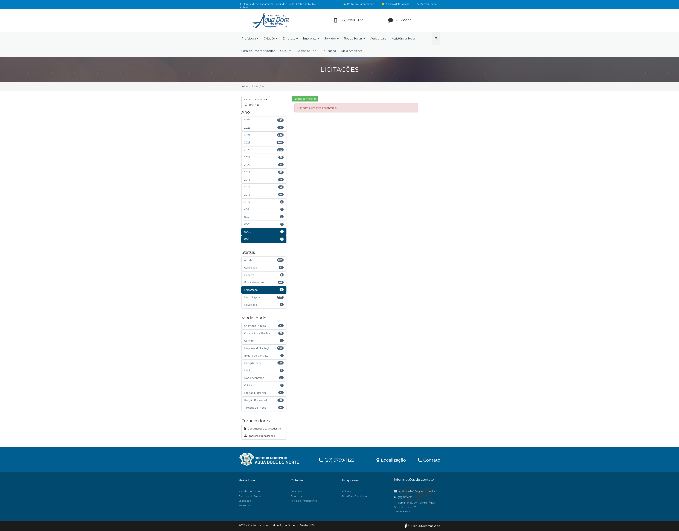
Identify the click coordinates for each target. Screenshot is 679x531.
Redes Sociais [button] (353, 38)
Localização (393, 459)
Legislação (245, 500)
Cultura (285, 51)
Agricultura (378, 38)
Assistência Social (404, 38)
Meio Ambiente (352, 51)
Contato (431, 459)
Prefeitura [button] (249, 38)
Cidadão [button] (270, 38)
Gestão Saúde (306, 51)
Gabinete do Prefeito (251, 496)
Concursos (296, 491)
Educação (329, 51)
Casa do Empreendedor (258, 51)
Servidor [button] (330, 38)
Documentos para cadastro (264, 428)
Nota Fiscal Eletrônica (354, 496)
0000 (250, 105)
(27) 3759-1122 (338, 459)
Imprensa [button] (310, 38)
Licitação (347, 491)
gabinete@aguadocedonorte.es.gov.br (428, 491)
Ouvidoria (296, 496)
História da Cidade (249, 491)
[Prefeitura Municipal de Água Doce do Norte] (270, 20)
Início (244, 86)
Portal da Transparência (360, 3)
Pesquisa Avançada (306, 98)
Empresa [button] (289, 38)
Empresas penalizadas (261, 435)
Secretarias (245, 505)
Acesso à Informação (397, 3)
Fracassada (255, 99)
